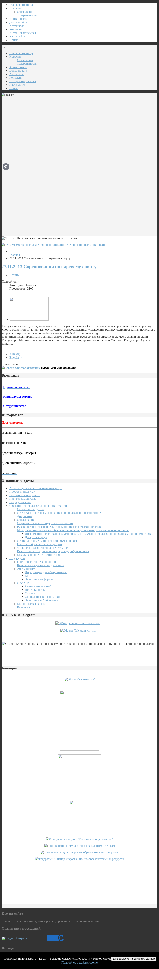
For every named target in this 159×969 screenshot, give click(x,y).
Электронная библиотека (41, 600)
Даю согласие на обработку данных (134, 958)
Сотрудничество (20, 502)
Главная (14, 254)
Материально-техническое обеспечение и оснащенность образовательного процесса (73, 530)
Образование (25, 519)
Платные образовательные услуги (39, 544)
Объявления (25, 11)
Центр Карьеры (35, 589)
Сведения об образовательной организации (38, 505)
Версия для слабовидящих (58, 367)
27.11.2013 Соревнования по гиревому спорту (49, 266)
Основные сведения (30, 509)
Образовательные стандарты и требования (45, 523)
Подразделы (17, 558)
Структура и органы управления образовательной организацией (60, 512)
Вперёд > (15, 357)
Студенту (23, 582)
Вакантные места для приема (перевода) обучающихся (53, 551)
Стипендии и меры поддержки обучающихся (47, 540)
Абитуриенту (26, 568)
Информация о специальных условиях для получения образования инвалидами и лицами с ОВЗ (89, 533)
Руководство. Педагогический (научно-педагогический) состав (59, 526)
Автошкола (16, 25)
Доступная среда (36, 537)
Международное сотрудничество (38, 554)
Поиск (13, 39)
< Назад (14, 354)
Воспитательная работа (24, 495)
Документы (24, 516)
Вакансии (23, 607)
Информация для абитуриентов (46, 572)
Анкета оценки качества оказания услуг (35, 488)
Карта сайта (17, 36)
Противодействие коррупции (36, 561)
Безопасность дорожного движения (40, 565)
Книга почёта (18, 18)
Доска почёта (18, 22)
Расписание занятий (38, 586)
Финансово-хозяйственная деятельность (43, 547)
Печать (14, 275)
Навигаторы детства (22, 498)
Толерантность (27, 15)
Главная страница (21, 4)
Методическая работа (31, 603)
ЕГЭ (28, 575)
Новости (15, 8)
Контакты (15, 29)
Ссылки (30, 593)
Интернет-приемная (22, 32)
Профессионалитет (22, 491)
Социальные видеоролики (42, 596)
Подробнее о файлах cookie (79, 962)
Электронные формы (39, 579)
